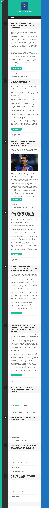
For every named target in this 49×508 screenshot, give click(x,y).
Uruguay (28, 412)
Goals (18, 76)
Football (22, 137)
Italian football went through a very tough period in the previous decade (24, 268)
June (24, 499)
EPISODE (14, 440)
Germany (27, 137)
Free (22, 470)
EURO (13, 76)
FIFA (15, 76)
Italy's (26, 76)
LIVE (21, 412)
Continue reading (16, 68)
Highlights (22, 76)
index (13, 74)
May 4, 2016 (14, 259)
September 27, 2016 (16, 134)
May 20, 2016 (14, 204)
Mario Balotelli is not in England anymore (22, 82)
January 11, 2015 (15, 409)
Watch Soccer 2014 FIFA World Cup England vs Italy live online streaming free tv (24, 447)
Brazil (13, 137)
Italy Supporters (15, 433)
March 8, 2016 (15, 318)
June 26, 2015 (14, 380)
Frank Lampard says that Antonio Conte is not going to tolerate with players (23, 214)
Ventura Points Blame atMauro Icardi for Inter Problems (22, 25)
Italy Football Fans (24, 11)
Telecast (24, 412)
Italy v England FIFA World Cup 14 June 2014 (23, 477)
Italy (30, 137)
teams (21, 440)
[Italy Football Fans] (24, 6)
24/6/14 (13, 412)
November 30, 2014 (16, 437)
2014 (13, 470)
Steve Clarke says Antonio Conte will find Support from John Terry (23, 143)
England (14, 207)
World (35, 412)
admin (13, 411)
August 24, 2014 (15, 467)
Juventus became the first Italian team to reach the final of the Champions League (23, 328)
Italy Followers (14, 491)
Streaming (14, 471)
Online (29, 470)
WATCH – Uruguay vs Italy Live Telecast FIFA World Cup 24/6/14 (24, 389)
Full (27, 262)
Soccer (32, 470)
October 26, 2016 (15, 73)
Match (32, 137)
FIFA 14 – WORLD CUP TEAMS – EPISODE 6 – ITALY (23, 418)
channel (14, 382)
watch (32, 412)
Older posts (15, 503)
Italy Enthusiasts (15, 405)
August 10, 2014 (15, 496)
